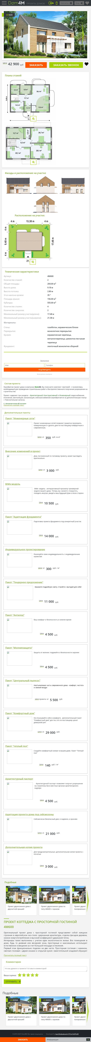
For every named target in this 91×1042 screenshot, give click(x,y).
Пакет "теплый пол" (16, 746)
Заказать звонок (66, 65)
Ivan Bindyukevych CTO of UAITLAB (67, 1034)
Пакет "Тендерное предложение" (24, 582)
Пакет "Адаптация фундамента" (23, 516)
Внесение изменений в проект (22, 451)
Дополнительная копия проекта (23, 847)
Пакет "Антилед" (14, 615)
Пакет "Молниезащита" (18, 647)
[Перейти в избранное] (87, 2)
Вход (77, 3)
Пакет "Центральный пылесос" (22, 680)
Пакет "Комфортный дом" (20, 713)
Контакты (65, 3)
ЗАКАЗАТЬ (36, 65)
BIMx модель (12, 484)
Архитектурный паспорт (19, 778)
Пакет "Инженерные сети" (20, 418)
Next (83, 34)
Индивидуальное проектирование (25, 549)
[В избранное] (86, 64)
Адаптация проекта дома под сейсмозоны (29, 814)
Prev (8, 34)
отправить (11, 981)
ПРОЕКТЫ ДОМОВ (35, 3)
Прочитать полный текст (14, 405)
